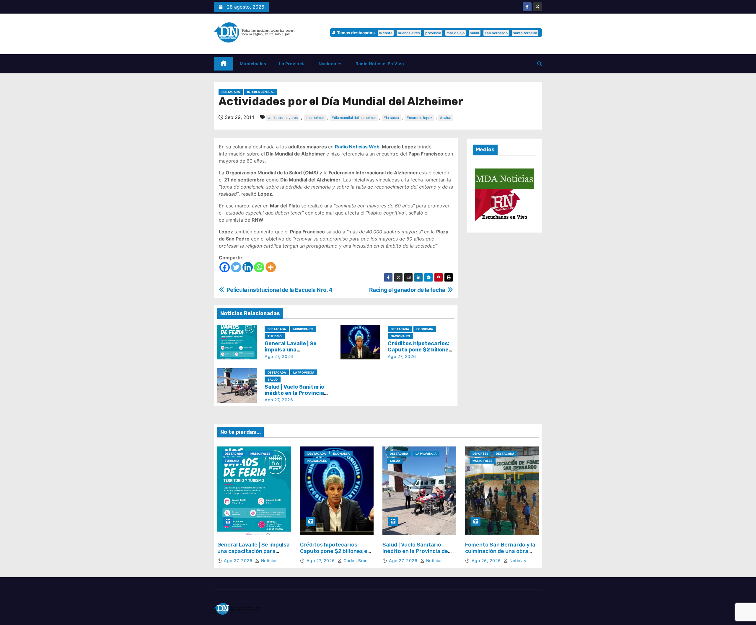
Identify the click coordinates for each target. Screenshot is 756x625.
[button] (539, 64)
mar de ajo (456, 33)
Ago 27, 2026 (279, 356)
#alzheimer (314, 117)
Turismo (275, 336)
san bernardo (496, 33)
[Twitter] (236, 267)
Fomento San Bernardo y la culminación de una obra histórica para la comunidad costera (501, 554)
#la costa (391, 117)
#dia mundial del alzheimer (354, 117)
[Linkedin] (247, 267)
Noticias (269, 560)
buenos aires (409, 33)
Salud (273, 379)
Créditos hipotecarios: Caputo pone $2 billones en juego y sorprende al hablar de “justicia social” (335, 554)
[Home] (223, 64)
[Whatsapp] (259, 267)
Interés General (260, 92)
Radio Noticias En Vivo (380, 63)
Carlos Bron (355, 560)
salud (474, 33)
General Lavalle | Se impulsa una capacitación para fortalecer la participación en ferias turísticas (253, 554)
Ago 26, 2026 (487, 560)
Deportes (480, 453)
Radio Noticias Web (357, 147)
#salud (445, 117)
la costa (385, 33)
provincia (433, 33)
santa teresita (525, 33)
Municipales (253, 63)
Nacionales (331, 63)
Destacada (230, 92)
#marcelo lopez (419, 117)
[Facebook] (224, 267)
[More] (270, 267)
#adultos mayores (283, 117)
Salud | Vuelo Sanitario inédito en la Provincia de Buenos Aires (294, 393)
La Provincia (292, 63)
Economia (424, 329)
